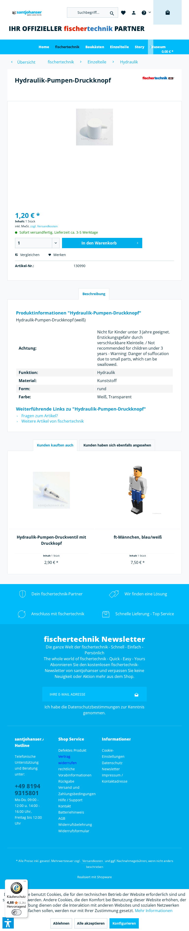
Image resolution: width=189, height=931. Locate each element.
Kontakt (64, 806)
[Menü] (25, 882)
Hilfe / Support (70, 800)
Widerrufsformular (73, 831)
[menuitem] (146, 12)
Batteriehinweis (71, 812)
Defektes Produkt (72, 750)
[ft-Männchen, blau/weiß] (137, 490)
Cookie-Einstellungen (113, 753)
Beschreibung (93, 293)
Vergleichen (29, 254)
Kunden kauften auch (55, 445)
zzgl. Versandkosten (44, 226)
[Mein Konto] (133, 12)
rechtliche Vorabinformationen (75, 772)
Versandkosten (92, 861)
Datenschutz (112, 762)
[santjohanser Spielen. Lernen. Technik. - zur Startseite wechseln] (25, 12)
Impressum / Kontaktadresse (114, 778)
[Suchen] (112, 12)
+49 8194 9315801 (27, 789)
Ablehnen (61, 923)
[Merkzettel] (123, 12)
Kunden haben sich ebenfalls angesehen (117, 445)
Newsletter (111, 769)
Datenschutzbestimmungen (94, 707)
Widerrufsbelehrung (75, 824)
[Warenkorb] (167, 19)
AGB (61, 818)
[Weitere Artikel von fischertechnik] (158, 85)
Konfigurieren (124, 923)
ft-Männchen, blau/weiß (138, 537)
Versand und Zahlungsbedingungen (77, 790)
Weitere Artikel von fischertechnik (52, 421)
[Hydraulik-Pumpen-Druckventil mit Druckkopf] (51, 490)
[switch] (16, 912)
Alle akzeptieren (91, 923)
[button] (8, 923)
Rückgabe (66, 781)
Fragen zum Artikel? (39, 415)
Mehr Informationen (154, 910)
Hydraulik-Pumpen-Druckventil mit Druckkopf (51, 540)
